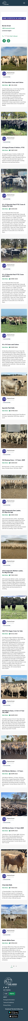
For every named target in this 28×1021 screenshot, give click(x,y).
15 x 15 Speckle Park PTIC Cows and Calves (13, 275)
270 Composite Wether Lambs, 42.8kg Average (12, 571)
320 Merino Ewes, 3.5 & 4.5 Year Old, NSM (13, 711)
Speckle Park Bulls (8, 408)
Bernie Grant (10, 72)
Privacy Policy (7, 1005)
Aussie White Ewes (8, 940)
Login (5, 993)
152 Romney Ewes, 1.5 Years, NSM (13, 460)
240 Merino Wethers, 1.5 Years (12, 771)
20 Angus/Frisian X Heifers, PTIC (13, 147)
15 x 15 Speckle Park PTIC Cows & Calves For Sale (13, 205)
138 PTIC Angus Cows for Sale (12, 631)
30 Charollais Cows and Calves (12, 82)
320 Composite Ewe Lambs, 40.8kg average (11, 511)
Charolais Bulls (7, 885)
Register (12, 993)
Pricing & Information (9, 999)
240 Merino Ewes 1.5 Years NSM (13, 828)
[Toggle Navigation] (24, 3)
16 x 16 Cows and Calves (10, 344)
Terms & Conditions (8, 1002)
